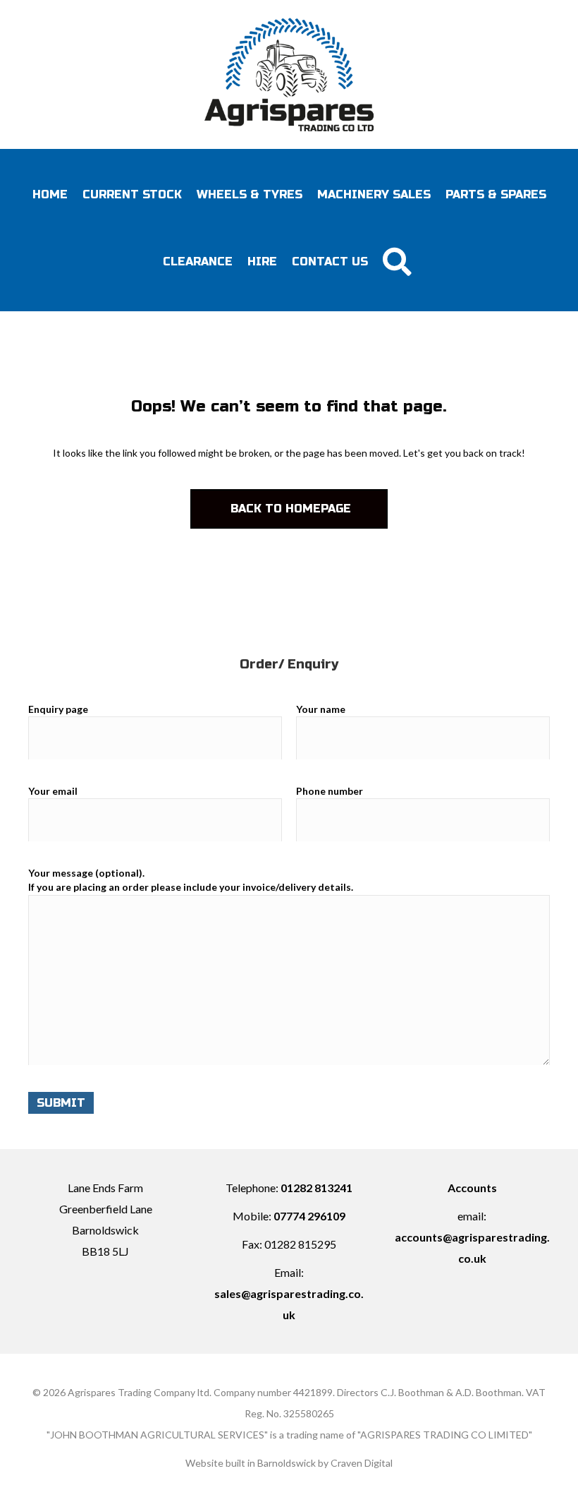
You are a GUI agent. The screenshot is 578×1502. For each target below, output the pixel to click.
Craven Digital (362, 1463)
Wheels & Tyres (249, 194)
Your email (53, 791)
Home (50, 194)
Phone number (329, 791)
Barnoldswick (286, 1463)
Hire (262, 261)
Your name (320, 709)
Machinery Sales (374, 194)
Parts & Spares (495, 194)
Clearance (198, 261)
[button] (400, 262)
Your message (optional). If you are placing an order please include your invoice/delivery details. (190, 880)
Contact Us (330, 261)
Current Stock (132, 194)
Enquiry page (58, 709)
